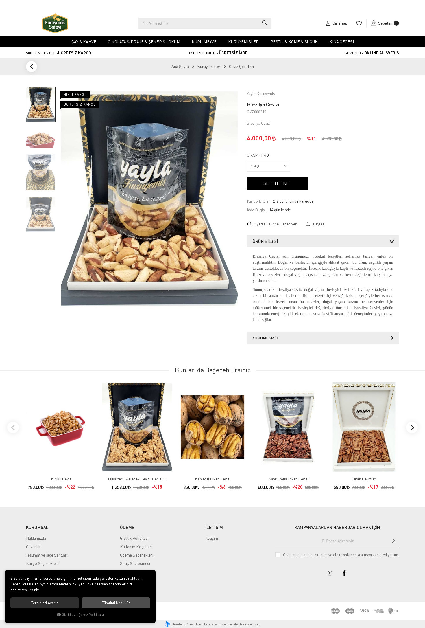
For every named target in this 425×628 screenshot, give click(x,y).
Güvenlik (33, 546)
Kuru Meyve (204, 41)
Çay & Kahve (83, 41)
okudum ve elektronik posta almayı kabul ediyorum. (341, 554)
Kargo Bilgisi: (259, 201)
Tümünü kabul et (116, 603)
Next (412, 427)
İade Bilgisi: (257, 209)
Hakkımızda (36, 538)
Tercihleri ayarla (44, 603)
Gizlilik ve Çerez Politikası (83, 614)
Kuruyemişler (243, 41)
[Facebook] (344, 573)
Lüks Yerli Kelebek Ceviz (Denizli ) (137, 478)
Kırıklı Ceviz (61, 478)
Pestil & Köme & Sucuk (294, 41)
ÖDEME (127, 527)
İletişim (211, 538)
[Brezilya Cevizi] (149, 199)
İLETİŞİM (214, 527)
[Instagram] (330, 573)
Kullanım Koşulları (136, 546)
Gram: (258, 155)
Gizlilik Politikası (134, 538)
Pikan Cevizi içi (364, 478)
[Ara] (264, 23)
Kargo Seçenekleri (42, 563)
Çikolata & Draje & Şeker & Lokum (144, 41)
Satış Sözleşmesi (135, 563)
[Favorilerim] (359, 23)
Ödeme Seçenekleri (136, 554)
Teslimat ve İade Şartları (47, 554)
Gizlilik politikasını (298, 554)
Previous (13, 427)
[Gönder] (393, 540)
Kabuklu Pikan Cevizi (212, 478)
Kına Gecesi (341, 41)
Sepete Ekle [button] (277, 183)
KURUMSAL (37, 527)
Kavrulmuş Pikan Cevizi (288, 478)
